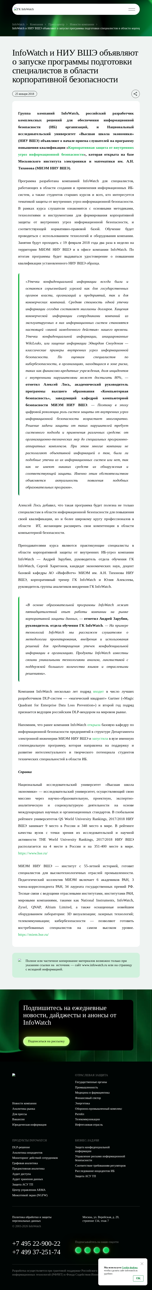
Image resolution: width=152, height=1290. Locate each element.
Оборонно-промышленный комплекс (98, 1108)
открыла (93, 725)
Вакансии (18, 1119)
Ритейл (79, 1114)
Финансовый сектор (88, 1098)
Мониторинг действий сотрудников (35, 1157)
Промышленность (86, 1087)
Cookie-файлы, (130, 1267)
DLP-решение (21, 1147)
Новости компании (24, 1103)
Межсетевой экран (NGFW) (29, 1195)
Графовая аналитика (25, 1163)
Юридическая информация (29, 1124)
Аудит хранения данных (27, 1179)
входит (98, 691)
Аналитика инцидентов (27, 1152)
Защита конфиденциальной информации (92, 1149)
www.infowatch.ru (94, 965)
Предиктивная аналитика (28, 1168)
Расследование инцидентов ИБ (95, 1171)
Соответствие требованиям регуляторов (100, 1165)
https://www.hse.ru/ (33, 853)
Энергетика (82, 1103)
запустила (100, 738)
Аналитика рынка (23, 1108)
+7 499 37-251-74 (36, 1252)
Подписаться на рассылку (46, 1041)
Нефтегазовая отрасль (89, 1124)
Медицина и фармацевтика (92, 1092)
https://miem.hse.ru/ (33, 934)
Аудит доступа (21, 1173)
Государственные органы (91, 1082)
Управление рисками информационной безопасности (100, 1158)
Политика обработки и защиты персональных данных (32, 1219)
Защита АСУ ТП (85, 1176)
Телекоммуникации (87, 1119)
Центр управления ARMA (29, 1189)
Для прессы (19, 1114)
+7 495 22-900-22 (36, 1243)
